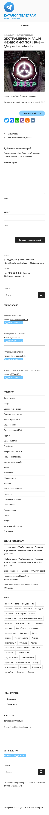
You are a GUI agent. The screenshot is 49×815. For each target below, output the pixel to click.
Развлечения (13, 134)
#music (8, 608)
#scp (9, 138)
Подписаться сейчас (13, 322)
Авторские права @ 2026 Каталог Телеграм (23, 807)
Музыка (7, 483)
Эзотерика (8, 531)
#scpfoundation (18, 138)
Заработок (8, 446)
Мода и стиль (10, 478)
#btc (17, 603)
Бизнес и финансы (12, 408)
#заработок (21, 628)
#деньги (8, 628)
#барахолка (10, 618)
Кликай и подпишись (15, 755)
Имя (6, 198)
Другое (7, 435)
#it (33, 603)
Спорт (6, 515)
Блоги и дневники (12, 419)
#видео (39, 623)
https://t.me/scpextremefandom (23, 96)
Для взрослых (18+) (13, 430)
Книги (6, 467)
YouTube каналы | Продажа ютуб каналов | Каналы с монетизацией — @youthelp (23, 550)
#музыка (23, 642)
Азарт (6, 403)
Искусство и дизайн (13, 462)
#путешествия (11, 657)
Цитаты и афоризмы (13, 525)
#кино (34, 633)
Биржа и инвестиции (13, 414)
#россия (9, 662)
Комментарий (11, 162)
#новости (9, 647)
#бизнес (9, 623)
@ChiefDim (18, 720)
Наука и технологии (13, 488)
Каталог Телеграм (20, 15)
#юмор (31, 672)
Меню (25, 25)
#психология (23, 652)
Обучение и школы (12, 499)
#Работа (28, 608)
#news (18, 608)
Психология (9, 504)
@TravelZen (15, 374)
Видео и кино (10, 424)
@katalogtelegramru (19, 319)
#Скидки (39, 608)
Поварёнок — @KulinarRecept (31, 570)
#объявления (23, 647)
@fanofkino (15, 337)
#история (24, 633)
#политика (37, 647)
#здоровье (34, 628)
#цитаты (20, 672)
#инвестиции (11, 633)
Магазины (8, 472)
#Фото (31, 613)
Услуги (7, 520)
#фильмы (24, 667)
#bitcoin (8, 603)
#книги (8, 637)
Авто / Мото (9, 398)
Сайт (6, 225)
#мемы (28, 138)
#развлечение (28, 657)
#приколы (9, 652)
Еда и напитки (10, 440)
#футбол (9, 672)
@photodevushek (17, 355)
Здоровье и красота (13, 451)
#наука (34, 642)
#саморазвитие (23, 662)
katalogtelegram (25, 35)
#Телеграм (21, 613)
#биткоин (20, 623)
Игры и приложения (12, 456)
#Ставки (9, 613)
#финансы (36, 667)
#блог (30, 623)
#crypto (25, 603)
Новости (7, 494)
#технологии (10, 667)
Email (7, 211)
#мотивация (10, 642)
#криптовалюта (21, 637)
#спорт (36, 662)
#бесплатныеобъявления (30, 618)
